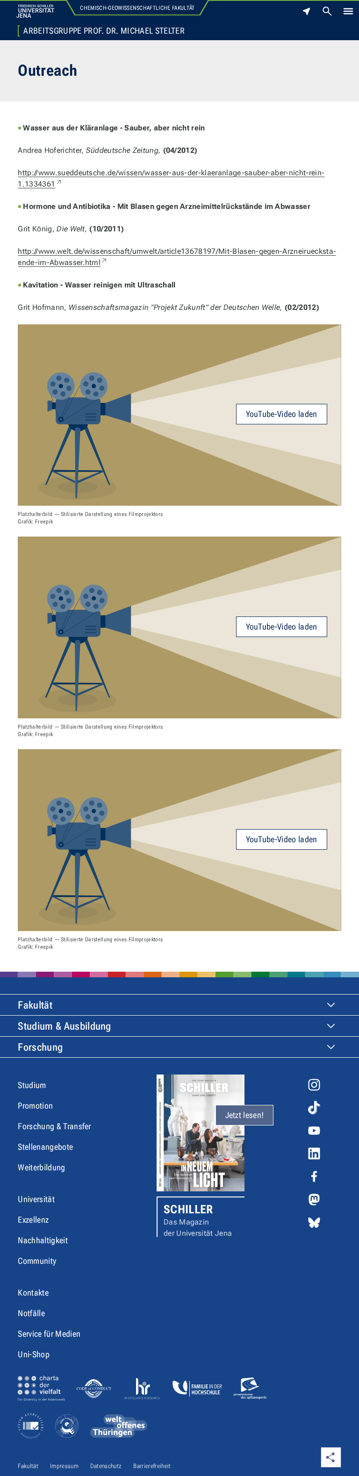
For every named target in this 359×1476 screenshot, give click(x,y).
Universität (36, 1199)
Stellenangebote (45, 1147)
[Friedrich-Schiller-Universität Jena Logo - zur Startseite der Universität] (35, 11)
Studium (32, 1085)
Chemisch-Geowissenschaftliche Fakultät (137, 8)
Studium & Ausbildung (64, 1026)
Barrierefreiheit (152, 1465)
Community (37, 1261)
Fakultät (35, 1005)
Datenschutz (106, 1465)
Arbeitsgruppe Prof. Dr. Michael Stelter (103, 31)
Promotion (35, 1106)
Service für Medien (49, 1334)
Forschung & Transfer (54, 1126)
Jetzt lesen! (244, 1115)
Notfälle (31, 1313)
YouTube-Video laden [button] (281, 414)
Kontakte (33, 1292)
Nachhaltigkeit (42, 1240)
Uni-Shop (34, 1354)
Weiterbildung (41, 1167)
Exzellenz (33, 1220)
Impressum (64, 1465)
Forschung (40, 1047)
